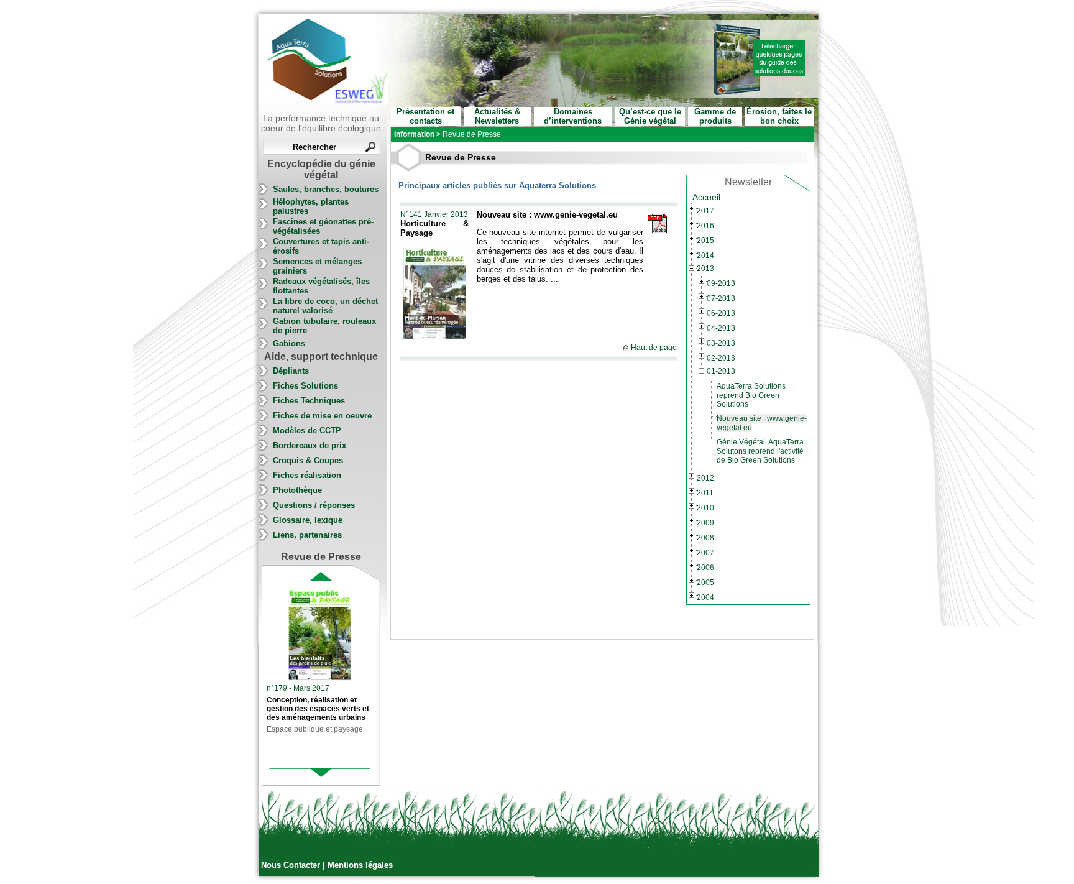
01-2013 (721, 371)
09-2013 (721, 283)
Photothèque (297, 490)
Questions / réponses (314, 505)
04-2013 (721, 328)
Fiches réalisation (307, 475)
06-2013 (721, 313)
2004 (705, 597)
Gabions (289, 343)
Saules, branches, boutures (326, 189)
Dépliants (291, 370)
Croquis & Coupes (308, 460)
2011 (705, 493)
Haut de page (654, 347)
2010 (705, 508)
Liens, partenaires (307, 535)
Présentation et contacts (425, 116)
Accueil (706, 197)
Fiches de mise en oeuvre (322, 415)
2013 (705, 268)
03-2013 (721, 343)
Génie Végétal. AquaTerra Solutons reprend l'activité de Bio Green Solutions (760, 451)
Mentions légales (360, 865)
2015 (705, 240)
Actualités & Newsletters (497, 116)
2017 (705, 210)
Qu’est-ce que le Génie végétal (650, 116)
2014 (705, 255)
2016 (705, 225)
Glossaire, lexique (307, 520)
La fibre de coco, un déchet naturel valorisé (325, 306)
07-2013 (721, 298)
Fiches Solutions (305, 385)
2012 (705, 478)
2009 (705, 522)
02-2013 (721, 358)
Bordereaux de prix (309, 445)
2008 (705, 537)
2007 (705, 552)
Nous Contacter (292, 865)
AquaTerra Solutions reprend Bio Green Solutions (751, 395)
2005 (705, 582)
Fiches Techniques (309, 400)
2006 (705, 567)
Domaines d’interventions (573, 116)
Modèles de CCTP (307, 430)
